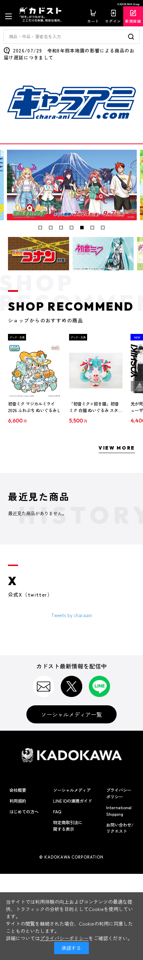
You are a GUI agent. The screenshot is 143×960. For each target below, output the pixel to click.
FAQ (57, 812)
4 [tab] (71, 227)
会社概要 (17, 790)
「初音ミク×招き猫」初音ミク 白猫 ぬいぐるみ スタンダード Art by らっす (95, 407)
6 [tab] (92, 227)
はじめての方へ (24, 812)
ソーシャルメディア (72, 790)
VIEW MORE (117, 448)
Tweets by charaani (71, 615)
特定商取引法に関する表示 (67, 825)
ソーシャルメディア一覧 (71, 714)
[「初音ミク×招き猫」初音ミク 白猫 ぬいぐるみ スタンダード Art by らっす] (95, 370)
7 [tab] (102, 227)
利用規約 (17, 801)
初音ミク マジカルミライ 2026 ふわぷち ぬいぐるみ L (34, 407)
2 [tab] (50, 227)
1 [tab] (40, 227)
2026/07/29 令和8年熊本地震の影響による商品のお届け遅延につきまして (69, 54)
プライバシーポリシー (118, 793)
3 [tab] (61, 227)
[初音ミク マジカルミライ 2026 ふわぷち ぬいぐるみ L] (34, 370)
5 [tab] (82, 227)
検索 (132, 36)
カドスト (42, 15)
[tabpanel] (71, 185)
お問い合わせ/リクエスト (120, 828)
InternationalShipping (119, 810)
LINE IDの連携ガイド (72, 801)
